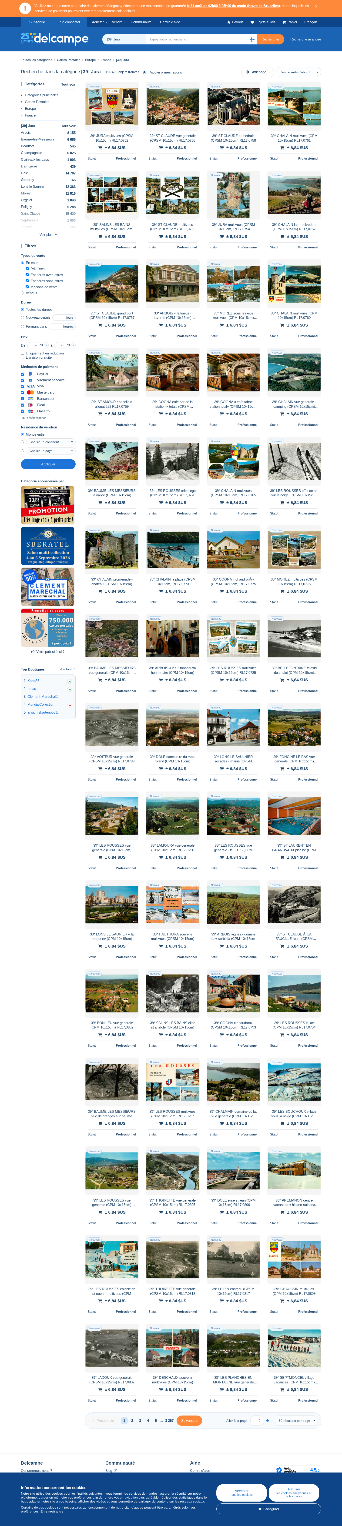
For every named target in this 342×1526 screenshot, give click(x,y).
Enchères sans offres (46, 281)
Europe (30, 108)
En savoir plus (51, 1511)
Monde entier (36, 434)
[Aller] (267, 1420)
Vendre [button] (117, 22)
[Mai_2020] (47, 587)
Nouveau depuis (38, 317)
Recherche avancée (305, 39)
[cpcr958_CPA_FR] (47, 505)
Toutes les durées (39, 309)
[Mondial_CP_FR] (47, 627)
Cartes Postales (37, 102)
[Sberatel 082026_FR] (47, 546)
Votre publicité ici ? (50, 652)
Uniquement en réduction (45, 353)
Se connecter (70, 22)
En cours (33, 263)
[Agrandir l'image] (112, 106)
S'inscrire (37, 22)
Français (311, 22)
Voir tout (66, 669)
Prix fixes (37, 269)
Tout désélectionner (33, 418)
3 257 (169, 1420)
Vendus (31, 293)
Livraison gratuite (39, 357)
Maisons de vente (43, 287)
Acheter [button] (98, 22)
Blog (109, 1471)
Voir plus (46, 235)
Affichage (259, 72)
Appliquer (48, 464)
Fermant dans (36, 326)
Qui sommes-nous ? (36, 1471)
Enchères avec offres (46, 275)
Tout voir (68, 84)
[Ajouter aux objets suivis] (132, 88)
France (30, 115)
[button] (252, 39)
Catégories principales (42, 95)
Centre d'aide (200, 1471)
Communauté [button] (141, 22)
